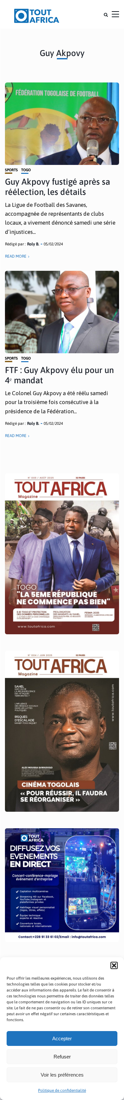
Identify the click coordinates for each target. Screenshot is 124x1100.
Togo (26, 170)
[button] (114, 965)
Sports (11, 170)
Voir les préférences (62, 1075)
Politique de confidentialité (62, 1090)
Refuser (62, 1056)
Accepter (62, 1038)
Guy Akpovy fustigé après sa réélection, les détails (57, 187)
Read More (15, 256)
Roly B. (33, 244)
